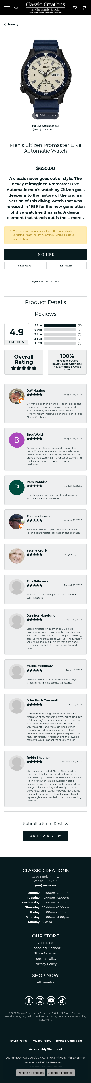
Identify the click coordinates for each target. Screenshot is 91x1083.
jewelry (13, 24)
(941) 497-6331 (45, 129)
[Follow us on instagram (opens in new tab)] (40, 1000)
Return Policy (45, 959)
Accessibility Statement (45, 1049)
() (80, 325)
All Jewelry (45, 982)
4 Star (38, 329)
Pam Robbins (37, 482)
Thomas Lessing (39, 516)
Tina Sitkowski (38, 581)
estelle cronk (37, 550)
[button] (16, 8)
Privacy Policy (46, 964)
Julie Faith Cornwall (42, 700)
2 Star (38, 338)
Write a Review (45, 836)
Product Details (45, 302)
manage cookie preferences (42, 1062)
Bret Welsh (35, 434)
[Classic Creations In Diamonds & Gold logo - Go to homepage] (45, 7)
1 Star (38, 343)
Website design (14, 1016)
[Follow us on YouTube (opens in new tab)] (51, 1000)
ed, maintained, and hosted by (40, 1016)
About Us (45, 943)
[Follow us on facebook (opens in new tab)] (29, 1000)
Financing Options (46, 948)
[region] (45, 80)
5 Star (38, 325)
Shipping (25, 265)
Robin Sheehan (38, 757)
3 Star (38, 334)
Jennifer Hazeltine (41, 615)
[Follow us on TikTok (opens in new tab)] (62, 1000)
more (77, 217)
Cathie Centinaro (40, 666)
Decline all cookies (31, 1072)
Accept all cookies (60, 1072)
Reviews (46, 314)
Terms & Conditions (69, 1040)
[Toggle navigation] (7, 7)
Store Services (45, 953)
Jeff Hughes (36, 390)
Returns (66, 265)
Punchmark (64, 1016)
